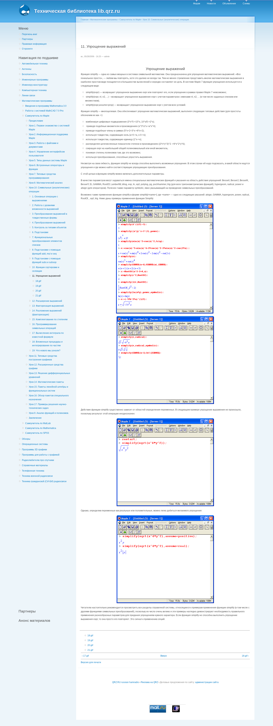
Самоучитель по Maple (37, 115)
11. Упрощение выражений (46, 276)
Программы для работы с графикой (40, 454)
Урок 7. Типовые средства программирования (42, 176)
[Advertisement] (46, 544)
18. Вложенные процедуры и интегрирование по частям (47, 343)
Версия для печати (91, 662)
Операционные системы (35, 444)
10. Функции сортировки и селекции (45, 269)
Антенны (26, 69)
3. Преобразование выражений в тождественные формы (49, 216)
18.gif (38, 281)
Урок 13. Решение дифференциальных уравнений (49, 375)
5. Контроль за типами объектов (49, 227)
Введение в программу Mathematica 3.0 (45, 106)
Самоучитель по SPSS (37, 433)
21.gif (38, 295)
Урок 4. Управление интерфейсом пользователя (47, 153)
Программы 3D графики (34, 449)
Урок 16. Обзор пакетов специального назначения (49, 397)
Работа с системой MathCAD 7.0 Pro (44, 110)
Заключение (35, 418)
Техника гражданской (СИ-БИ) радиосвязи (44, 481)
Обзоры (26, 439)
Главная (84, 19)
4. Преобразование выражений (48, 222)
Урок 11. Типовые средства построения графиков (43, 358)
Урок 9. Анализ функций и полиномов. (49, 413)
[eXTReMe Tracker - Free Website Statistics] (176, 711)
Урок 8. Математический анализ (46, 183)
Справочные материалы (35, 465)
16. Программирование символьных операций (44, 326)
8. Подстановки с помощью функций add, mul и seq (46, 252)
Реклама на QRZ (149, 682)
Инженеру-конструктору (34, 85)
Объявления (229, 3)
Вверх (163, 656)
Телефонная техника (33, 470)
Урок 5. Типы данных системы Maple (48, 160)
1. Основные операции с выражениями (45, 198)
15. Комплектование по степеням (49, 319)
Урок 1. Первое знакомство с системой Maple (49, 127)
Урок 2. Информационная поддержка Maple (48, 136)
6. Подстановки (40, 232)
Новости (211, 3)
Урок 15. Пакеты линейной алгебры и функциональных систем (48, 389)
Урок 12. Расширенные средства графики (46, 366)
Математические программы (37, 101)
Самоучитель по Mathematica (40, 428)
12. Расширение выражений (47, 301)
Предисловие (36, 121)
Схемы (246, 3)
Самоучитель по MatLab (38, 423)
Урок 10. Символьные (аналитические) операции (49, 189)
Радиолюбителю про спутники (38, 460)
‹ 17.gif (85, 656)
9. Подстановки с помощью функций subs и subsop (46, 260)
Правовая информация (34, 44)
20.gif (38, 290)
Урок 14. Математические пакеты (46, 382)
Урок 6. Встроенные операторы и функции (46, 167)
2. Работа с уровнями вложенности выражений (45, 207)
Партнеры (27, 39)
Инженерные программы (35, 79)
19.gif (38, 286)
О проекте (27, 48)
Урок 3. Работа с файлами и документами (43, 145)
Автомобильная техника (35, 63)
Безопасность (29, 74)
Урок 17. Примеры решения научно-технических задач (48, 406)
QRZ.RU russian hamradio (125, 682)
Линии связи (28, 95)
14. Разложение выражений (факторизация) (47, 312)
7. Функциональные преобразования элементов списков (47, 241)
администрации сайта (207, 682)
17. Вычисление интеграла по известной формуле (48, 335)
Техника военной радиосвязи (37, 476)
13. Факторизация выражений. (48, 306)
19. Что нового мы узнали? (46, 350)
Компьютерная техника (34, 90)
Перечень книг (29, 34)
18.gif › (245, 656)
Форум (196, 3)
